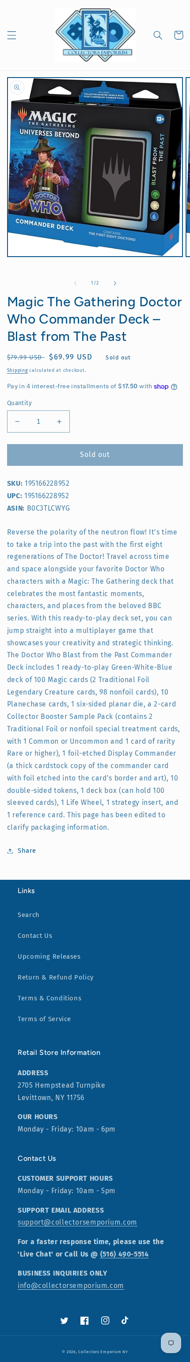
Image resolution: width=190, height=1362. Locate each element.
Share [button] (27, 851)
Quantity (19, 403)
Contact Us (35, 936)
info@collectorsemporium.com (71, 1285)
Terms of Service (44, 1019)
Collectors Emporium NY (103, 1352)
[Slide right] (115, 283)
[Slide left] (75, 283)
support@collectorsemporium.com (77, 1222)
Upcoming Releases (49, 956)
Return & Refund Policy (56, 977)
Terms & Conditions (49, 998)
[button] (11, 35)
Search (29, 915)
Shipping (17, 370)
